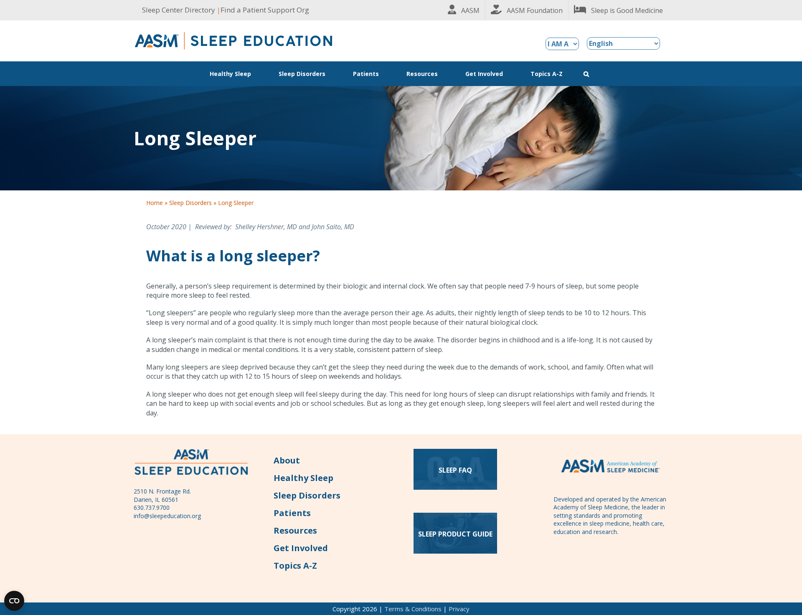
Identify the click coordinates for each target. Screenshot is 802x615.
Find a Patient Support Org (265, 10)
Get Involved (301, 548)
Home (154, 203)
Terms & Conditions (413, 609)
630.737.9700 (152, 507)
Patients (292, 513)
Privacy (459, 609)
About (287, 460)
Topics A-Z (295, 565)
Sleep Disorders (190, 203)
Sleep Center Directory (178, 10)
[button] (586, 73)
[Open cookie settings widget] (14, 601)
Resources (295, 530)
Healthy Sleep (303, 477)
